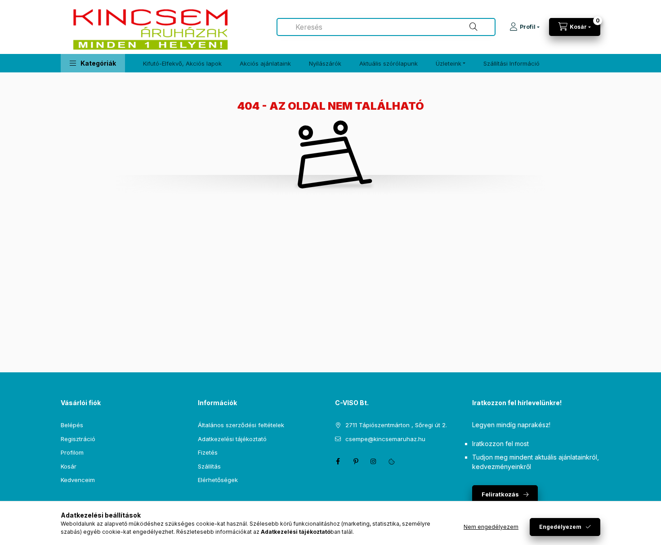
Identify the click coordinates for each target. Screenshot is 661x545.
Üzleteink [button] (448, 63)
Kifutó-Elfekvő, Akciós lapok (182, 63)
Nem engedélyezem (491, 526)
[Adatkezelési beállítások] (392, 461)
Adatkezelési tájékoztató (232, 438)
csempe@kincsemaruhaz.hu (385, 438)
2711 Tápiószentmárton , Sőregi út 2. (396, 425)
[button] (93, 63)
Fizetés (208, 452)
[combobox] (386, 27)
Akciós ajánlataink (265, 63)
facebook (338, 461)
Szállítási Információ (511, 63)
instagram (374, 461)
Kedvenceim (78, 479)
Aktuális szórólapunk (388, 63)
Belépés (72, 425)
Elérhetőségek (218, 479)
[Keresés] (473, 27)
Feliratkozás (500, 494)
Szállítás (209, 466)
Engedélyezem (560, 526)
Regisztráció (78, 438)
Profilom (72, 452)
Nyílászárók (325, 63)
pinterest (356, 461)
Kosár (68, 466)
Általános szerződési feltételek (241, 425)
